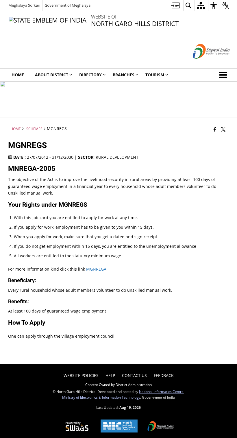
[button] (224, 75)
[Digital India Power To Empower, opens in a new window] (160, 426)
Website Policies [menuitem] (81, 375)
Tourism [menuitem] (154, 74)
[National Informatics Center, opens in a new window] (119, 426)
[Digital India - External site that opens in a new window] (204, 63)
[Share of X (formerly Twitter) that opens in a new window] (223, 129)
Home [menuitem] (18, 74)
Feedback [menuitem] (164, 375)
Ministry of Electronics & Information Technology (101, 397)
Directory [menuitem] (90, 74)
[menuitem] (175, 5)
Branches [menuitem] (123, 74)
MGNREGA (96, 269)
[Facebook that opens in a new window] (215, 129)
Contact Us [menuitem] (134, 375)
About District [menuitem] (51, 74)
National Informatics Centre (161, 391)
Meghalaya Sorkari (24, 5)
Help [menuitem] (110, 375)
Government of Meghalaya (67, 5)
